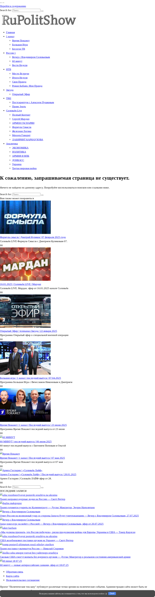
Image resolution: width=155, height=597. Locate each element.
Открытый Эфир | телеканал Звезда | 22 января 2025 (28, 331)
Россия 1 (11, 53)
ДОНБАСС (18, 160)
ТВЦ (8, 98)
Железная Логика (21, 131)
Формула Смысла (21, 127)
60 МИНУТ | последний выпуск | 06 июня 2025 (26, 441)
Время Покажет (21, 40)
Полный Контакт (21, 114)
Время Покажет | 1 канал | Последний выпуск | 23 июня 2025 (33, 425)
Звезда (9, 90)
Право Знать (19, 106)
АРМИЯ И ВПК (20, 155)
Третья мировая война (24, 168)
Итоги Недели (20, 77)
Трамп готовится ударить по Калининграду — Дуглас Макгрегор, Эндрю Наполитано (47, 507)
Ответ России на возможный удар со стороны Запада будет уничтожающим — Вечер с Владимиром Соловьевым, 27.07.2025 (69, 515)
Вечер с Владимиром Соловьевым (31, 57)
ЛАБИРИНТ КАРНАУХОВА (27, 139)
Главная (10, 32)
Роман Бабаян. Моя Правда (27, 85)
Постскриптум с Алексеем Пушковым (33, 102)
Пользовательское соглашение (23, 580)
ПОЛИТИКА (19, 151)
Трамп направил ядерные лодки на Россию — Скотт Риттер (32, 499)
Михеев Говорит (21, 135)
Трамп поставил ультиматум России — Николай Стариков (32, 548)
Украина (16, 164)
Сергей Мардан (20, 118)
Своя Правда (19, 81)
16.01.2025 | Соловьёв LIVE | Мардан (20, 284)
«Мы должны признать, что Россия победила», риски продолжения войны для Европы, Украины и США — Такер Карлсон (67, 532)
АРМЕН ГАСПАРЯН (23, 123)
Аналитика (12, 143)
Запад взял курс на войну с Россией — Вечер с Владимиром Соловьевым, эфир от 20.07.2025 (52, 523)
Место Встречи (20, 73)
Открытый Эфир (21, 94)
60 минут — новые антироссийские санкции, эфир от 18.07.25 (34, 565)
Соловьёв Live (14, 110)
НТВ (8, 69)
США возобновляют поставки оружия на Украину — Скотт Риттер (36, 540)
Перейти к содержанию (13, 6)
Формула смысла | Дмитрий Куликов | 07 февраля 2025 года (33, 237)
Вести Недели (19, 65)
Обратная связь (14, 571)
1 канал (10, 36)
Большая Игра (20, 44)
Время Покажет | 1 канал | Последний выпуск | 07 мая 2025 (32, 457)
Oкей (112, 593)
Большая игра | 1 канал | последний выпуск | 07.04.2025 (30, 378)
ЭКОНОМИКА (20, 147)
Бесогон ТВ (18, 48)
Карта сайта (12, 576)
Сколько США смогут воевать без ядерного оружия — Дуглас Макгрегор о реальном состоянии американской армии (65, 556)
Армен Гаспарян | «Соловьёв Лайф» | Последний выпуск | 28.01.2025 (38, 474)
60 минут (17, 61)
